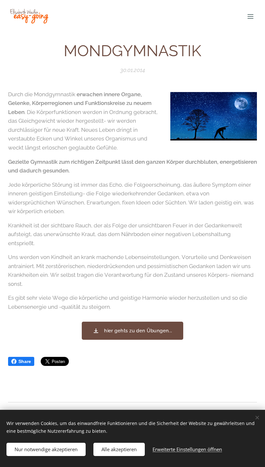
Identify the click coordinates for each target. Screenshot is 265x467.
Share (24, 361)
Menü (250, 16)
